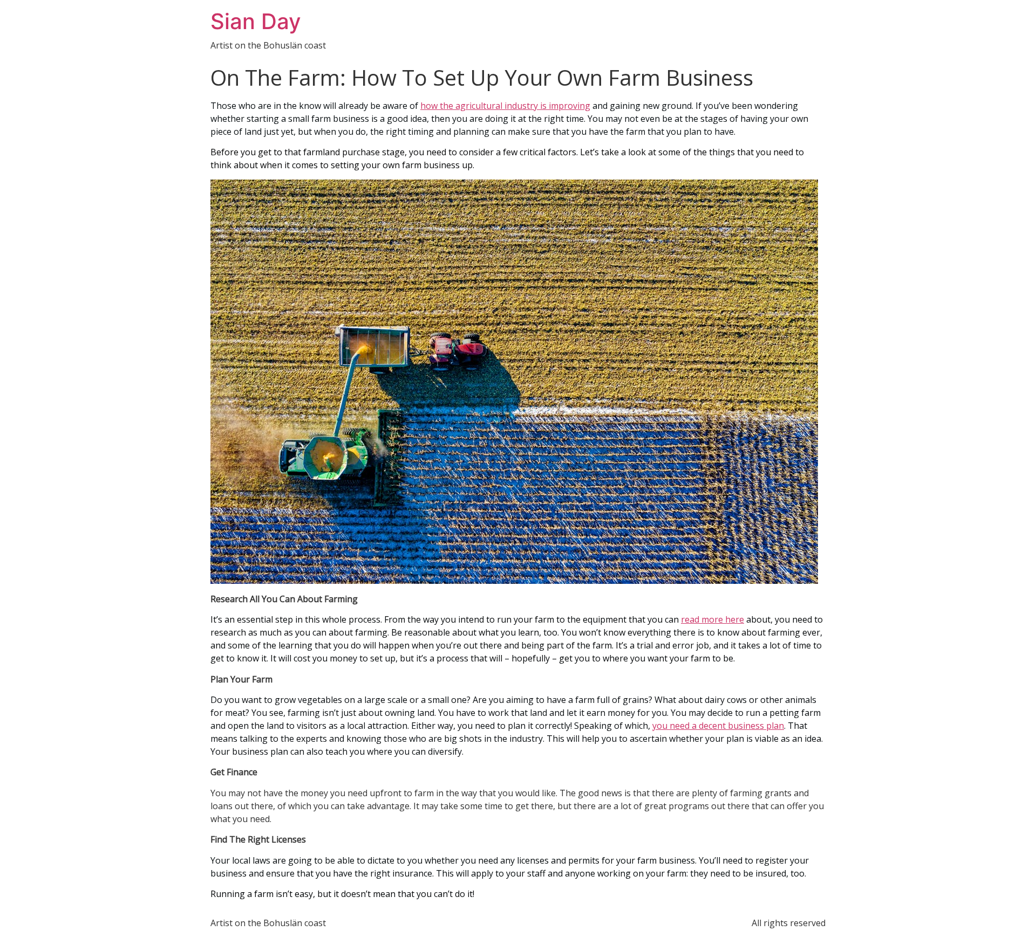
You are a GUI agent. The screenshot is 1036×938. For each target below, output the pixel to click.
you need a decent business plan (718, 726)
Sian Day (255, 21)
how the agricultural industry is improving (505, 106)
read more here (712, 619)
